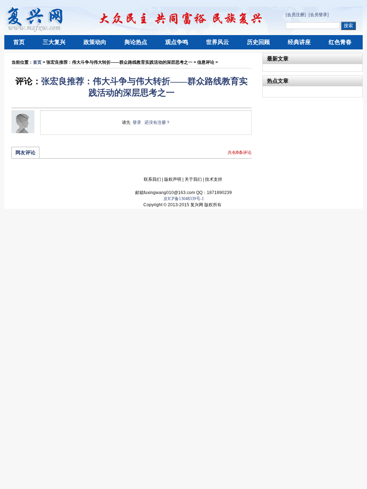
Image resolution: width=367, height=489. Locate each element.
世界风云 (217, 42)
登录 (137, 122)
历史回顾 (258, 42)
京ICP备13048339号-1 (183, 198)
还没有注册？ (157, 122)
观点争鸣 (176, 42)
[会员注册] (296, 14)
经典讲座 (299, 42)
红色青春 (340, 42)
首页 (19, 42)
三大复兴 (54, 42)
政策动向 (95, 42)
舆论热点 (135, 42)
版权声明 (172, 179)
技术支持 (213, 179)
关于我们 (193, 179)
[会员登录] (319, 14)
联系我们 (152, 179)
